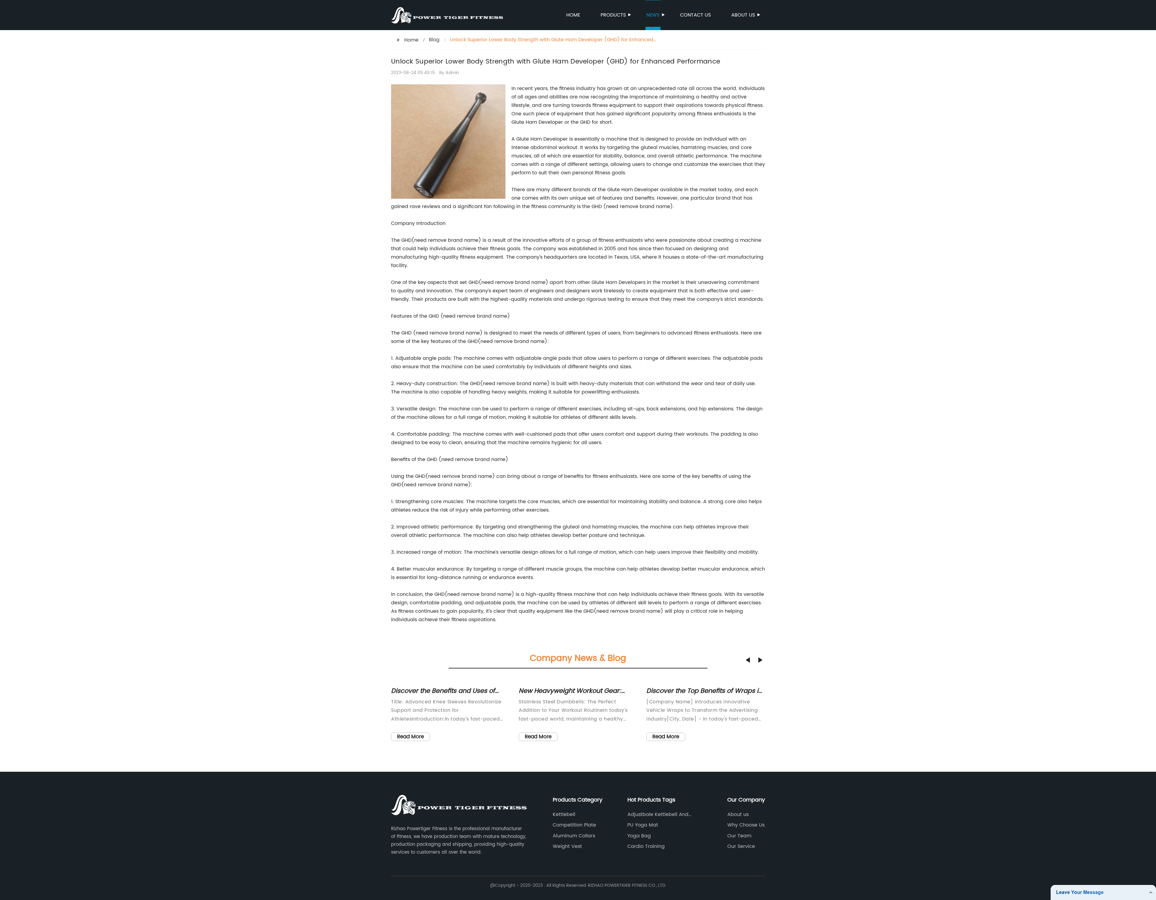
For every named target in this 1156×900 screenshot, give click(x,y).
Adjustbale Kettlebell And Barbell (657, 814)
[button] (748, 660)
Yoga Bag (639, 835)
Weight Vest (567, 846)
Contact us (695, 15)
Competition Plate (574, 825)
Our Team (739, 836)
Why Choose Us (746, 825)
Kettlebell (564, 814)
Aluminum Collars (574, 835)
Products (613, 15)
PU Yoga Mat (642, 825)
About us (743, 15)
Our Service (741, 846)
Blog (434, 40)
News (653, 15)
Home (573, 15)
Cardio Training (646, 846)
